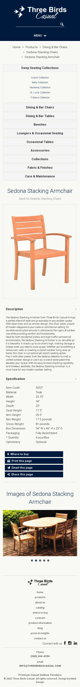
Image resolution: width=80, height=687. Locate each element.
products (40, 597)
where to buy (40, 612)
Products (32, 47)
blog (40, 628)
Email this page (21, 467)
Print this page (21, 461)
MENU (38, 35)
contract (40, 617)
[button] (40, 68)
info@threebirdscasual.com (40, 665)
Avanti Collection (40, 77)
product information (40, 622)
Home (17, 47)
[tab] (40, 68)
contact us (40, 638)
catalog (40, 607)
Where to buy (19, 454)
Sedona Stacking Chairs (42, 52)
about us (40, 602)
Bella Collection (40, 82)
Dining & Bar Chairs (55, 47)
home (40, 592)
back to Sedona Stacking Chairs (40, 198)
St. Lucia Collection (40, 92)
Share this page (21, 474)
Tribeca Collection (40, 97)
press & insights (40, 633)
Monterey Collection (40, 87)
